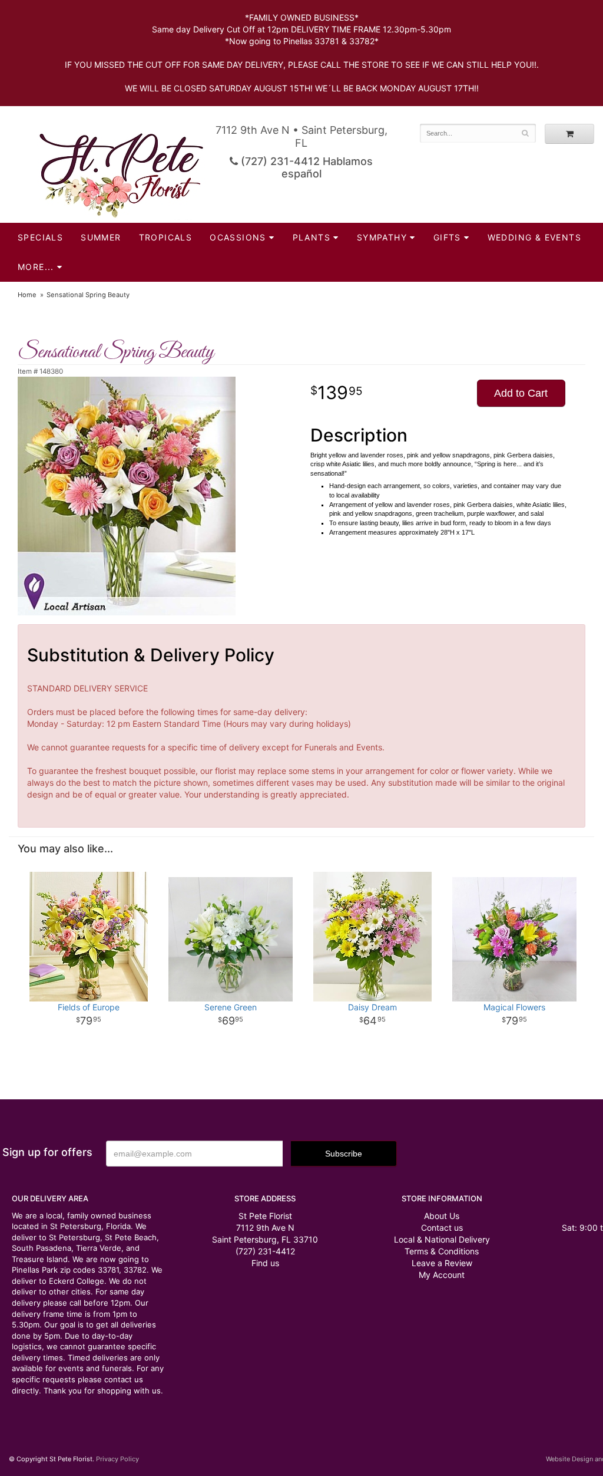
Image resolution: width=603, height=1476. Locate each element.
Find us (265, 1263)
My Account (442, 1275)
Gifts (447, 237)
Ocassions (238, 237)
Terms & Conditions (442, 1251)
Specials (40, 237)
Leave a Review (442, 1263)
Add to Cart (521, 393)
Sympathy (382, 237)
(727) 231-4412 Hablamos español (305, 167)
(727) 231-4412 (265, 1251)
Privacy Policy (117, 1459)
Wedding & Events (534, 237)
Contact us (442, 1228)
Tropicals (166, 237)
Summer (101, 237)
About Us (441, 1216)
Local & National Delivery (442, 1239)
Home (27, 295)
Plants (311, 237)
